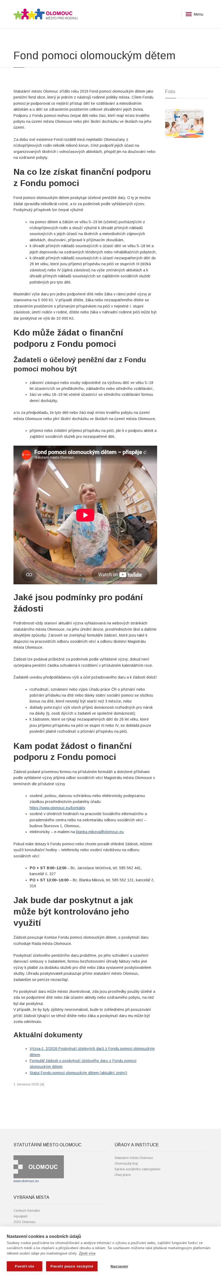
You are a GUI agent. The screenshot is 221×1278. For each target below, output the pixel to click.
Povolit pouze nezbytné (71, 1266)
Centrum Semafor (26, 1211)
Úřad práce (123, 1175)
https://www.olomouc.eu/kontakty (57, 808)
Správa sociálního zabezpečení (137, 1169)
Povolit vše (24, 1266)
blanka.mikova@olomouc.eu (100, 832)
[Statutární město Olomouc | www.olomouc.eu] (38, 1167)
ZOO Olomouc (24, 1222)
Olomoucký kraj (126, 1163)
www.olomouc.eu (26, 1181)
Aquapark (20, 1216)
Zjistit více (87, 1253)
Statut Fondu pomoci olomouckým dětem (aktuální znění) (78, 1073)
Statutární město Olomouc (134, 1158)
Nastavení (119, 1266)
